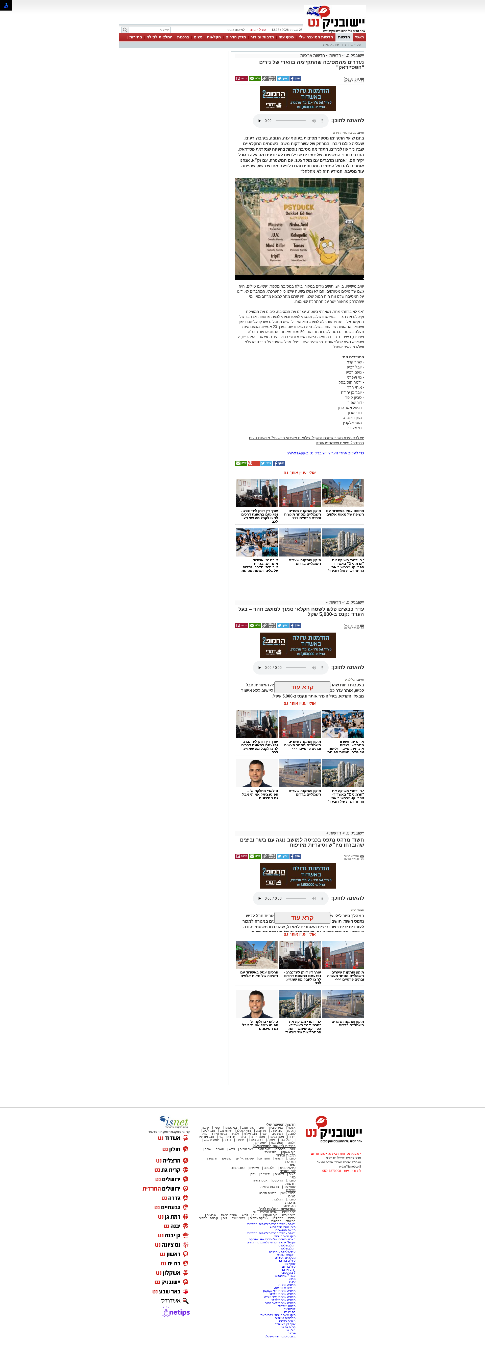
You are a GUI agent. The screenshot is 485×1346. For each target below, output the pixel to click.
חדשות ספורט (268, 1193)
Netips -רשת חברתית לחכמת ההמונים (271, 1242)
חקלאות (214, 37)
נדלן (253, 1174)
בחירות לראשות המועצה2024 (274, 1146)
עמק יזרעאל (211, 1140)
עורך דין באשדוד (285, 1324)
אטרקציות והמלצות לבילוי (276, 1209)
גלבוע (235, 1133)
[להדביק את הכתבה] (253, 465)
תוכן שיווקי (289, 1206)
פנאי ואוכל (238, 1218)
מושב (292, 1279)
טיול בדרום (288, 1266)
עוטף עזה (286, 37)
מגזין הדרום (236, 37)
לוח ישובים (288, 1171)
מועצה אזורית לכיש (283, 1300)
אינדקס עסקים (259, 1218)
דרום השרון (256, 1140)
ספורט (291, 1190)
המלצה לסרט (287, 1245)
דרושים (279, 1174)
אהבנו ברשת (229, 1215)
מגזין (292, 1177)
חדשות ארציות (333, 45)
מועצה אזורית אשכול (282, 1294)
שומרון (240, 1140)
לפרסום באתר (236, 30)
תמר (264, 1133)
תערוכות (290, 1161)
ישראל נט (289, 1309)
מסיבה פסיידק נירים (344, 132)
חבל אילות (250, 1133)
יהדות (292, 1218)
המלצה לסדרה (286, 1248)
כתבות (291, 1158)
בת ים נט (290, 1312)
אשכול (291, 1127)
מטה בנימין (277, 1137)
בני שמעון (231, 1127)
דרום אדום (289, 1212)
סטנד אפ (264, 1158)
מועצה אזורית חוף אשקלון (279, 1291)
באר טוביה (276, 1127)
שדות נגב (226, 1130)
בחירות (135, 37)
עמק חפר (260, 1143)
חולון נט (290, 1330)
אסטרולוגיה (260, 1180)
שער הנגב (248, 1127)
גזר (221, 1137)
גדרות (227, 1140)
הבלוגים (278, 1218)
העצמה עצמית (286, 1254)
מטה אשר (277, 1143)
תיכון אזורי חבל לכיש (282, 1227)
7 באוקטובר (288, 1272)
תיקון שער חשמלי (285, 1236)
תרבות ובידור (262, 37)
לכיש (353, 910)
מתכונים (277, 1180)
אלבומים (269, 1168)
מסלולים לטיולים (285, 1257)
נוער (292, 1165)
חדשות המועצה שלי (316, 37)
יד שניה (265, 1174)
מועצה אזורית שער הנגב (280, 1303)
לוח (225, 1218)
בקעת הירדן (219, 1133)
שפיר (217, 1127)
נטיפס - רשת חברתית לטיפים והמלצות (271, 1224)
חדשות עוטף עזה (284, 1288)
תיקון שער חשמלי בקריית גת (278, 1315)
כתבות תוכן (238, 1168)
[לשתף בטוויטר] (282, 80)
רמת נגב (277, 1133)
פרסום (291, 1333)
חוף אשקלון (243, 1130)
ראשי (359, 37)
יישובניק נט (354, 55)
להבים (291, 1133)
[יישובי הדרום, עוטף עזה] (335, 32)
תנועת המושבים (285, 1230)
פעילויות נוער (287, 1168)
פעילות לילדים (245, 1158)
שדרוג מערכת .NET (265, 1212)
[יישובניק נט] (332, 1142)
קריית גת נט (288, 1327)
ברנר (243, 1137)
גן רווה (231, 1137)
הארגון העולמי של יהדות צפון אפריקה (272, 1239)
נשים (198, 37)
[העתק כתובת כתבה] (268, 80)
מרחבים (261, 1130)
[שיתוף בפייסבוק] (295, 80)
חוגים (292, 1174)
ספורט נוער (288, 1193)
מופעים (226, 1158)
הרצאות (212, 1158)
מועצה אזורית (287, 1285)
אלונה (292, 1143)
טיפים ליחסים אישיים (282, 1251)
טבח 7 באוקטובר (284, 1276)
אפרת (271, 1140)
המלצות (278, 1199)
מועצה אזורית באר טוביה (279, 1297)
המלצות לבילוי (160, 37)
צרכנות (183, 37)
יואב (261, 1127)
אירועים (254, 1168)
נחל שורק (276, 1130)
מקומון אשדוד (287, 1306)
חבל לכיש (350, 679)
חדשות (344, 37)
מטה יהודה (257, 1137)
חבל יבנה (285, 1140)
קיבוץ (292, 1282)
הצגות (279, 1158)
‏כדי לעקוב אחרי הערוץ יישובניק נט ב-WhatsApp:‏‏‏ (325, 453)
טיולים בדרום (287, 1260)
